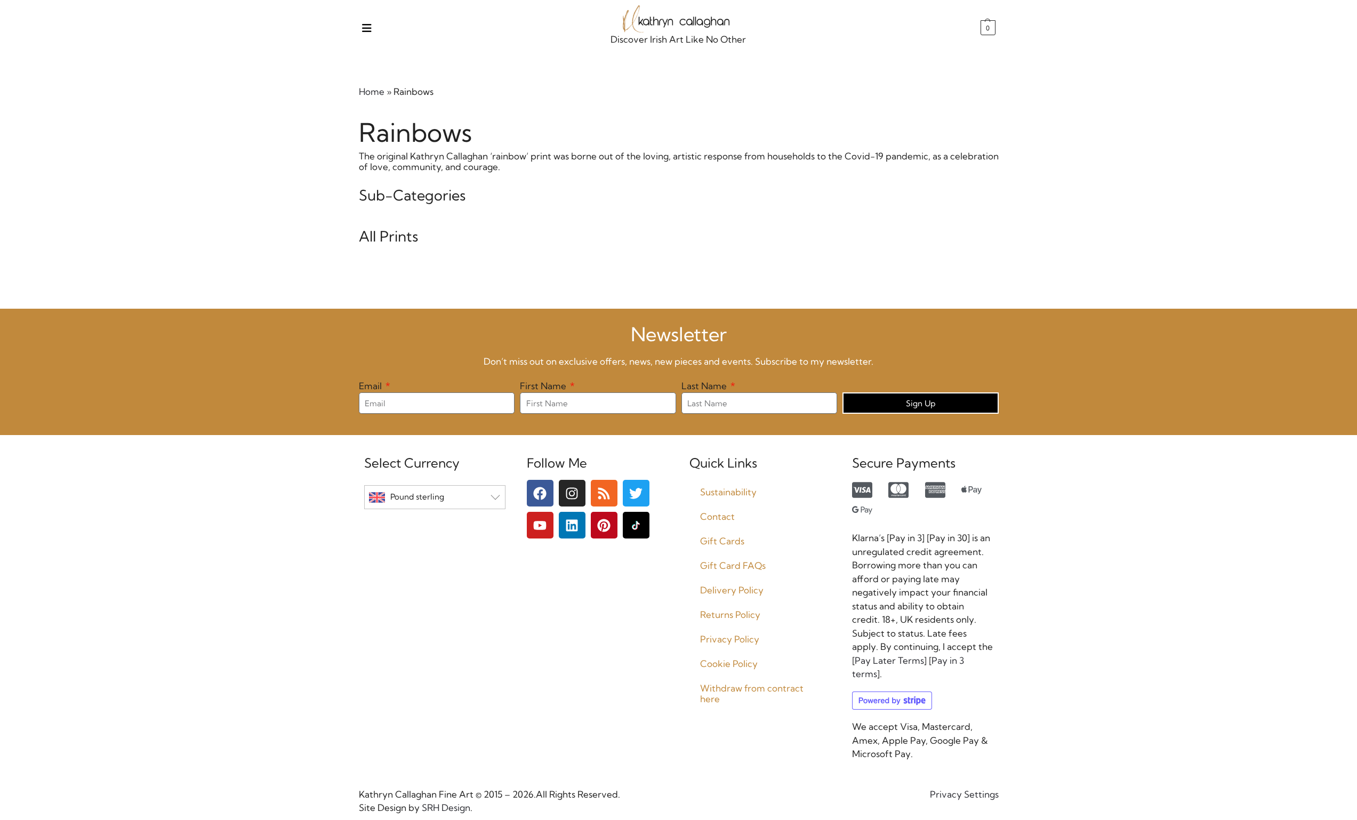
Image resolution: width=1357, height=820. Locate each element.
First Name (544, 385)
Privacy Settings (964, 794)
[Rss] (604, 493)
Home (371, 91)
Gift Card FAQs (733, 565)
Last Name (705, 385)
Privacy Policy (729, 639)
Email (371, 385)
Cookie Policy (729, 663)
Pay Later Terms (889, 660)
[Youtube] (540, 525)
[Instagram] (572, 493)
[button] (986, 27)
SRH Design (445, 807)
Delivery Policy (732, 590)
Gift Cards (722, 540)
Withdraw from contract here (752, 693)
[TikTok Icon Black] (636, 525)
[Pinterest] (604, 525)
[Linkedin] (572, 525)
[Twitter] (636, 493)
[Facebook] (540, 493)
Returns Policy (730, 614)
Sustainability (728, 491)
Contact (717, 516)
